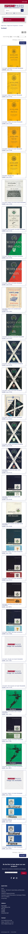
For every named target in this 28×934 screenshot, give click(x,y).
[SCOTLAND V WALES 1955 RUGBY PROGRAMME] (14, 272)
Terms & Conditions (5, 896)
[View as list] (22, 32)
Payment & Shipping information (8, 893)
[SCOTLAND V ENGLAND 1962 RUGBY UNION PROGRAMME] (14, 460)
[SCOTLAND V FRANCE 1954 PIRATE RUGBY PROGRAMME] (14, 191)
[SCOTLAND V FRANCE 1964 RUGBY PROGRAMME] (14, 541)
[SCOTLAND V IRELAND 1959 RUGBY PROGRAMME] (14, 353)
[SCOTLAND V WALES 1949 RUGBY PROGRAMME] (14, 84)
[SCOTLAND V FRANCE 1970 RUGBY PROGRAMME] (14, 755)
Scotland (21, 25)
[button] (24, 2)
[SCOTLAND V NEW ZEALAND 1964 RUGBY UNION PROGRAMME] (14, 514)
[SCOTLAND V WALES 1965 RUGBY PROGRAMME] (14, 567)
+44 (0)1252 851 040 (7, 920)
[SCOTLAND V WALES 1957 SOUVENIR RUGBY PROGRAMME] (14, 299)
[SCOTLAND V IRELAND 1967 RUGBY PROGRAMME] (14, 645)
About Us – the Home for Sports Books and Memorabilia (12, 890)
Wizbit (15, 932)
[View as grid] (25, 32)
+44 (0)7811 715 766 (9, 922)
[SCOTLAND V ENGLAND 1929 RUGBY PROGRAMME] (14, 57)
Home (2, 888)
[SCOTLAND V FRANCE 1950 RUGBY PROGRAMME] (14, 111)
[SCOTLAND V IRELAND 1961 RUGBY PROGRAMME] (14, 433)
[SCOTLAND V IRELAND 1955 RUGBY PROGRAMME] (14, 245)
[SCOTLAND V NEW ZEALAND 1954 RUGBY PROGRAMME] (14, 218)
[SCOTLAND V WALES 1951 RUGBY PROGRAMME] (14, 138)
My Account (10, 13)
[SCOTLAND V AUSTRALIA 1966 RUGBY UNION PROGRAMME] (14, 594)
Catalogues (3, 891)
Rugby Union (3, 25)
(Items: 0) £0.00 (18, 13)
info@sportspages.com (8, 923)
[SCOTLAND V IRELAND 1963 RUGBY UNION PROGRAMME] (14, 487)
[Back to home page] (14, 6)
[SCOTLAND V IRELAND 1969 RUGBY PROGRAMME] (14, 728)
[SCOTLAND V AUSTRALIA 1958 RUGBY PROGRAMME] (14, 326)
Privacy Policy (4, 898)
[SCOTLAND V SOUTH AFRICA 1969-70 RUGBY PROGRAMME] (14, 702)
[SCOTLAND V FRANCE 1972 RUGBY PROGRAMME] (14, 836)
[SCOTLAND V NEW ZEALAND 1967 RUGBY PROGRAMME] (14, 672)
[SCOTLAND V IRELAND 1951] (14, 165)
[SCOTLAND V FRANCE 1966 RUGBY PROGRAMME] (14, 621)
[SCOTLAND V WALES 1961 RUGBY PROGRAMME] (14, 379)
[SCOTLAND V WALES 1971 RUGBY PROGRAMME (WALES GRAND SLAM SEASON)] (14, 809)
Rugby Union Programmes (12, 25)
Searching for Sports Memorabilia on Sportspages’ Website (13, 895)
